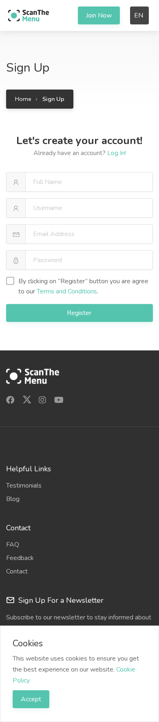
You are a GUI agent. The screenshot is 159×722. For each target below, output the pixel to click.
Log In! (116, 153)
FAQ (12, 544)
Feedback (20, 558)
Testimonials (24, 485)
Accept (31, 699)
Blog (13, 498)
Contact (17, 571)
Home (23, 99)
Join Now (99, 15)
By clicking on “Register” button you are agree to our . (83, 286)
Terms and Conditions (67, 291)
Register (80, 312)
